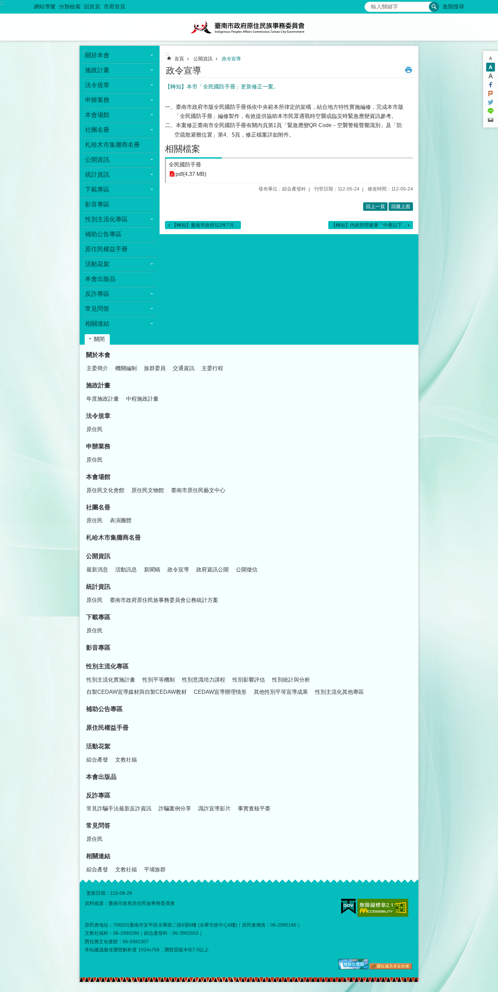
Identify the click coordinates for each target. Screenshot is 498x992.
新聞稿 (152, 569)
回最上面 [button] (400, 206)
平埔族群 (155, 869)
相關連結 (98, 856)
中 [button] (490, 67)
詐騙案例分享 (175, 808)
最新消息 (97, 569)
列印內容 (408, 69)
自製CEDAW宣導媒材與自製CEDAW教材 (136, 692)
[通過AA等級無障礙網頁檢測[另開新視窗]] (382, 908)
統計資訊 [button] (97, 174)
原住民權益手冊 (106, 249)
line (490, 111)
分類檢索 (70, 6)
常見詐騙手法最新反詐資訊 (118, 808)
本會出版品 (100, 279)
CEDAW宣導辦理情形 (220, 692)
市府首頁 (114, 6)
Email (490, 120)
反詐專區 (98, 795)
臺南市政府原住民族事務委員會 (249, 27)
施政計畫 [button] (97, 70)
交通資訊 (183, 368)
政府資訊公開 (212, 569)
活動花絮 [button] (97, 264)
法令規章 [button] (97, 85)
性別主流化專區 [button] (106, 219)
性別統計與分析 (291, 680)
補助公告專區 (103, 234)
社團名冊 (98, 507)
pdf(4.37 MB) (190, 174)
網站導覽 (45, 6)
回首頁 (92, 6)
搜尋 (370, 5)
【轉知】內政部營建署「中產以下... (368, 225)
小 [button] (490, 58)
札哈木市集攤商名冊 (112, 144)
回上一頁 (375, 206)
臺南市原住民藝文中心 (198, 490)
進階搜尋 (453, 6)
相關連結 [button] (97, 323)
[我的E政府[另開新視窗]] (348, 906)
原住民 (94, 429)
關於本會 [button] (97, 55)
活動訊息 (126, 569)
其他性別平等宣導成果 (281, 692)
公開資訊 (202, 58)
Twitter (490, 102)
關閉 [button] (99, 339)
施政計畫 (98, 385)
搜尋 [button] (434, 7)
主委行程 (212, 368)
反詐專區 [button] (97, 293)
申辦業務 (98, 446)
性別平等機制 (158, 680)
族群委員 (155, 368)
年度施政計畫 (102, 399)
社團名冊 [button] (97, 129)
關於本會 (98, 354)
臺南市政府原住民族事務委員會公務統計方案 (164, 600)
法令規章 (98, 415)
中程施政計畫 (142, 399)
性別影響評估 (248, 680)
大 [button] (490, 76)
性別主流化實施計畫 (110, 680)
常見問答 (98, 825)
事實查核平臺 (254, 808)
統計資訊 (98, 586)
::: (2, 3)
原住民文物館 (147, 490)
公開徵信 (246, 569)
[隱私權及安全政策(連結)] (391, 967)
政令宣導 (231, 58)
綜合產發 (97, 760)
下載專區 (98, 617)
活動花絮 (98, 746)
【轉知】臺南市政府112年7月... (205, 225)
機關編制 (126, 368)
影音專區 (97, 204)
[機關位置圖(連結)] (353, 967)
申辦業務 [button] (97, 100)
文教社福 (126, 760)
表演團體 (120, 520)
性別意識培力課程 (203, 680)
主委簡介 (97, 368)
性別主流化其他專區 (339, 692)
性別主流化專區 (107, 666)
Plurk (490, 93)
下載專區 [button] (97, 189)
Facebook (490, 84)
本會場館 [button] (97, 115)
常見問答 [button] (97, 308)
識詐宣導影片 (214, 808)
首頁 (179, 58)
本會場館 (98, 476)
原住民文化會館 (105, 490)
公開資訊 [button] (97, 159)
